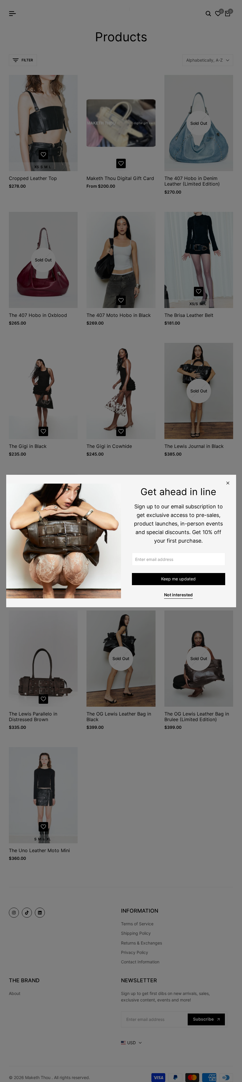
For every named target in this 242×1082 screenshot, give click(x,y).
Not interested (178, 594)
